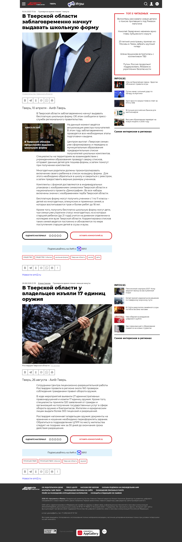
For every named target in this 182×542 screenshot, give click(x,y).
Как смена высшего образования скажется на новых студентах (140, 327)
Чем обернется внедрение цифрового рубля (137, 318)
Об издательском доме (52, 487)
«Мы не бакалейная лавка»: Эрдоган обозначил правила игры (142, 83)
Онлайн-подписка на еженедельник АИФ (120, 487)
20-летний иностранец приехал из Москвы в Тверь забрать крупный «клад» (137, 44)
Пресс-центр (71, 487)
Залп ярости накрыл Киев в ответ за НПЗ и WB (142, 102)
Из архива (55, 366)
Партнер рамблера (66, 531)
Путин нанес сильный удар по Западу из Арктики (139, 92)
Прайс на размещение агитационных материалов (64, 493)
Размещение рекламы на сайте (78, 490)
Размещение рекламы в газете (110, 490)
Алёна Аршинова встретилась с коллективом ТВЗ (137, 55)
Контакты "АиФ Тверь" (51, 490)
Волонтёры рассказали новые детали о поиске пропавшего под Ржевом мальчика (137, 21)
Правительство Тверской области (37, 94)
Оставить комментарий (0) (91, 236)
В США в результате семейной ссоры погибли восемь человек (142, 308)
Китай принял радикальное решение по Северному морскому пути (142, 299)
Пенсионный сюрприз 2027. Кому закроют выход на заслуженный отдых (140, 291)
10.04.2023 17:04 (29, 11)
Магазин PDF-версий (89, 487)
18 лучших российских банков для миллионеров (141, 111)
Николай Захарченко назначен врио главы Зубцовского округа (137, 32)
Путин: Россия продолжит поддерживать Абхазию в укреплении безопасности (137, 66)
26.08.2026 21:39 (29, 283)
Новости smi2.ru (31, 274)
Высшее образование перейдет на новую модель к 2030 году (141, 121)
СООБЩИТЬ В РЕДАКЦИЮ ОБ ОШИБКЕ (106, 493)
